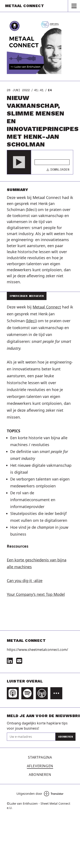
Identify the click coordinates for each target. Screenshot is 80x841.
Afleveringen (40, 766)
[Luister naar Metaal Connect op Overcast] (42, 693)
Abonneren (65, 736)
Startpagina (40, 757)
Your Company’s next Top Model (36, 594)
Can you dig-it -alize (24, 580)
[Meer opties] (56, 693)
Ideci (31, 320)
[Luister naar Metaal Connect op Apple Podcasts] (13, 693)
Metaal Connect (47, 307)
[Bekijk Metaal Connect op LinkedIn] (10, 661)
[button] (19, 162)
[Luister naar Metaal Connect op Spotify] (27, 693)
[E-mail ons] (19, 660)
